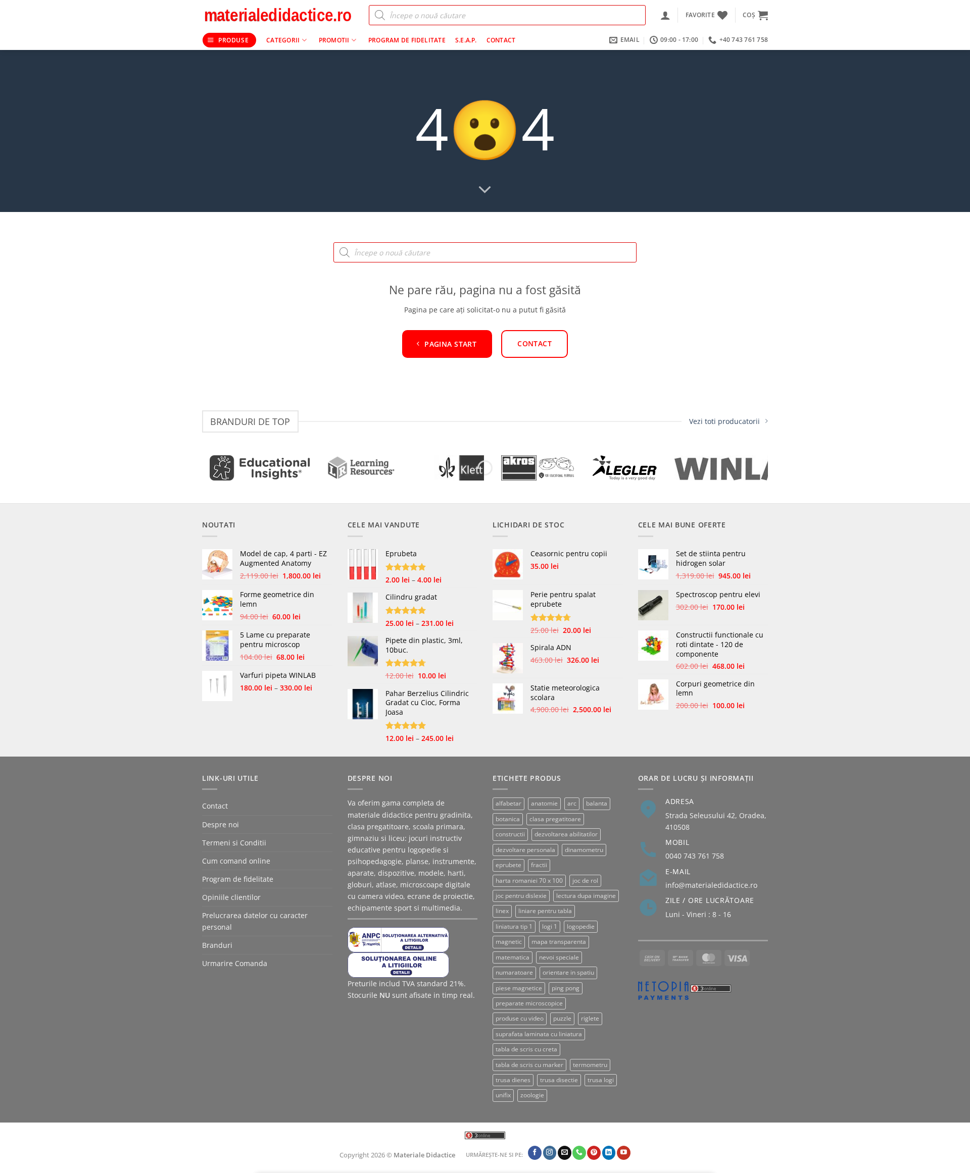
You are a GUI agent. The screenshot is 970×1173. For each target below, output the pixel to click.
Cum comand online (236, 861)
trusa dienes (513, 1080)
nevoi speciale (559, 957)
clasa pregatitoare (555, 819)
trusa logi (601, 1080)
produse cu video (520, 1018)
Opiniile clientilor (231, 897)
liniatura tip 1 (514, 926)
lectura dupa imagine (586, 895)
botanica (508, 819)
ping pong (565, 988)
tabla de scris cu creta (526, 1049)
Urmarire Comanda (234, 963)
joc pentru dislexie (521, 895)
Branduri (217, 945)
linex (502, 911)
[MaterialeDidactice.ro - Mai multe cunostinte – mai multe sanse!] (278, 15)
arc (571, 803)
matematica (512, 957)
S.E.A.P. (466, 40)
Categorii (283, 40)
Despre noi (220, 824)
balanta (596, 803)
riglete (590, 1018)
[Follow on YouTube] (623, 1153)
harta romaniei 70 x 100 (529, 880)
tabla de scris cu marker (529, 1065)
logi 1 (549, 926)
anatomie (544, 803)
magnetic (509, 941)
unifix (503, 1095)
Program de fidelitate (407, 40)
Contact (501, 40)
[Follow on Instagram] (550, 1153)
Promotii (334, 40)
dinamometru (584, 850)
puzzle (562, 1018)
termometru (590, 1065)
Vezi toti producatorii (724, 421)
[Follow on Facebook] (535, 1153)
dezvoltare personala (525, 850)
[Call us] (579, 1153)
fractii (539, 865)
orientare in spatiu (568, 972)
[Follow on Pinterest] (594, 1153)
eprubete (508, 865)
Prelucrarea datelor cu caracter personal (255, 921)
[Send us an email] (564, 1153)
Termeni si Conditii (234, 842)
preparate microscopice (529, 1003)
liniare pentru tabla (545, 911)
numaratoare (514, 972)
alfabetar (508, 803)
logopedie (581, 926)
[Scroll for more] (485, 190)
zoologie (532, 1095)
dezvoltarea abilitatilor (566, 834)
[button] (665, 15)
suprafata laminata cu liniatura (539, 1034)
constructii (510, 834)
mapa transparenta (558, 941)
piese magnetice (519, 988)
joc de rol (585, 880)
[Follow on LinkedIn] (609, 1153)
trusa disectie (559, 1080)
